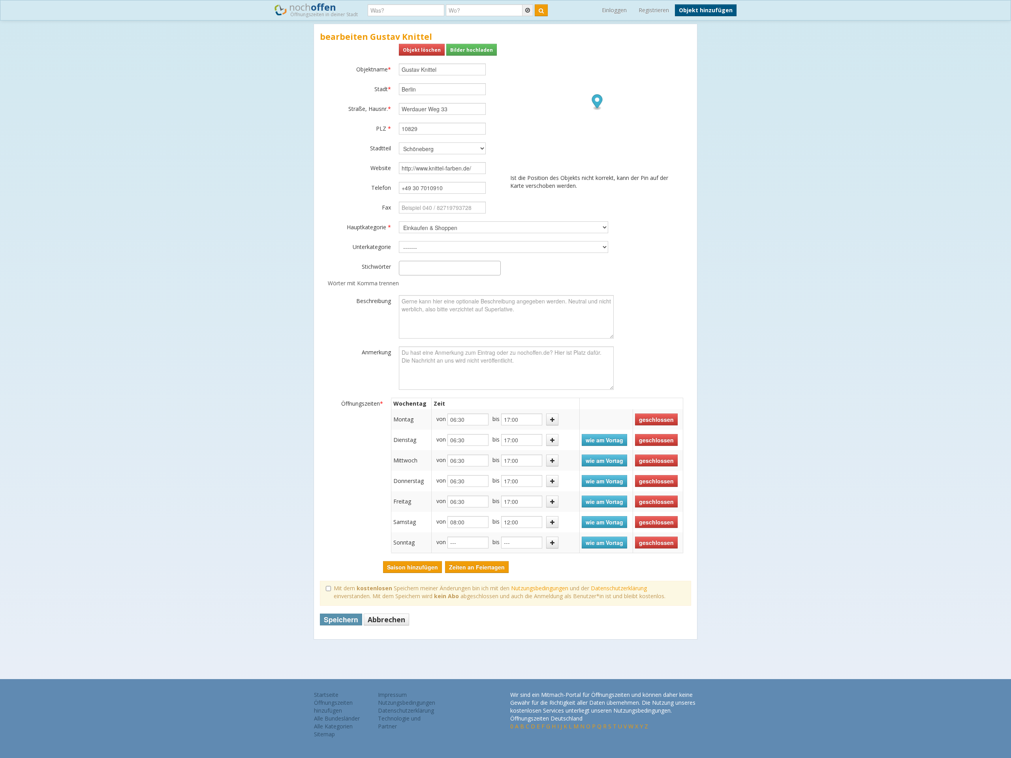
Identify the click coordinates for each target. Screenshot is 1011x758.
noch (322, 9)
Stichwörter (376, 266)
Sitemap (324, 734)
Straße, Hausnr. (369, 108)
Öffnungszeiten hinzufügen (333, 706)
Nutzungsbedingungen (539, 588)
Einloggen (614, 10)
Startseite (326, 694)
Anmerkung (376, 352)
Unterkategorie (372, 247)
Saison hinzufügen (412, 567)
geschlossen (656, 419)
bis (496, 419)
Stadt (382, 89)
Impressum (392, 694)
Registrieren (654, 10)
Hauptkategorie (369, 227)
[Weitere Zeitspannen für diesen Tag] (552, 419)
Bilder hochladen (471, 50)
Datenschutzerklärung (619, 588)
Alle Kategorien (333, 726)
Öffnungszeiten (362, 403)
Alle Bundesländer (337, 718)
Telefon (381, 187)
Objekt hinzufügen (706, 10)
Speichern (341, 619)
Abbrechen (386, 619)
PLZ (383, 128)
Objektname (373, 69)
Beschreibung (373, 301)
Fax (386, 207)
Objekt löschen (422, 50)
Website (380, 168)
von (441, 419)
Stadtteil (380, 148)
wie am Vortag (604, 440)
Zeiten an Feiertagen (477, 567)
